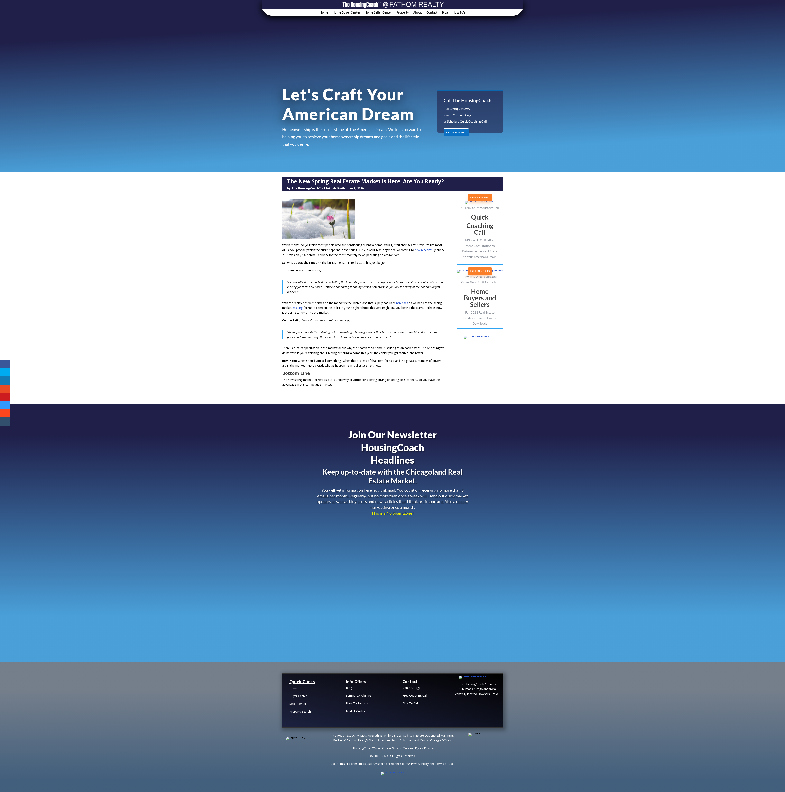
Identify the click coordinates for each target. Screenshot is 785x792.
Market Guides (355, 711)
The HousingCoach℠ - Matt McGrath (318, 188)
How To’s (459, 12)
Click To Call (410, 703)
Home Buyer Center (346, 12)
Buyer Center (298, 696)
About (417, 12)
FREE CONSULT (480, 197)
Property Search (300, 711)
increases (402, 303)
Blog (445, 12)
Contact (431, 12)
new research (424, 250)
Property (402, 12)
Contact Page (412, 688)
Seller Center (297, 704)
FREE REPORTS (480, 271)
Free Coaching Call (415, 695)
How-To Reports (357, 703)
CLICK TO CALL (456, 132)
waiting (298, 308)
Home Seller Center (378, 12)
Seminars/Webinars (358, 695)
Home (324, 12)
